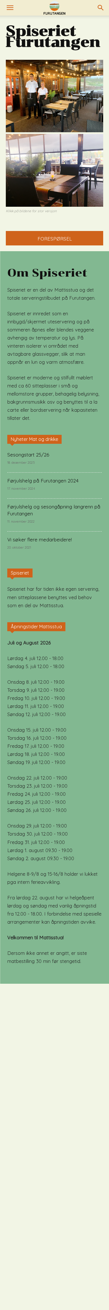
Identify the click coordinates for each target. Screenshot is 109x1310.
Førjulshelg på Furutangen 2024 (42, 481)
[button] (10, 8)
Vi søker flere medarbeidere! (39, 539)
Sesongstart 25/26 (28, 455)
